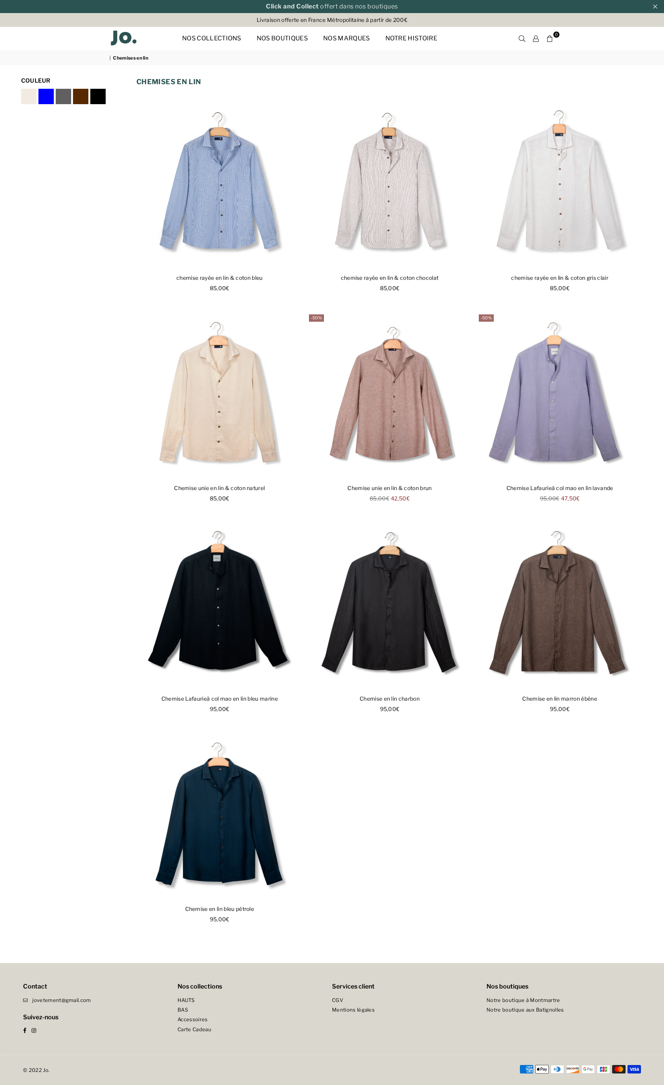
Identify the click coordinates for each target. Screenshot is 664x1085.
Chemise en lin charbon (390, 698)
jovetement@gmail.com (61, 1000)
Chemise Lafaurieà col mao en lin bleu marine (219, 698)
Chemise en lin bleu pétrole (219, 909)
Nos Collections (211, 38)
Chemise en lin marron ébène (559, 698)
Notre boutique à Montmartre (523, 1000)
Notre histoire (411, 38)
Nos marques (346, 38)
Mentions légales (353, 1010)
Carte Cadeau (194, 1029)
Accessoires (193, 1019)
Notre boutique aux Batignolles (525, 1010)
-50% (316, 318)
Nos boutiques (282, 38)
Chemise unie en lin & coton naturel (219, 488)
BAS (183, 1010)
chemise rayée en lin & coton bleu (219, 277)
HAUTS (186, 1000)
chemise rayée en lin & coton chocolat (390, 277)
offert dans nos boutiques (332, 6)
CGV (337, 1000)
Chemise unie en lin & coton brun (389, 488)
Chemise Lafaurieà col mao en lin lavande (559, 488)
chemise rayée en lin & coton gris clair (559, 277)
